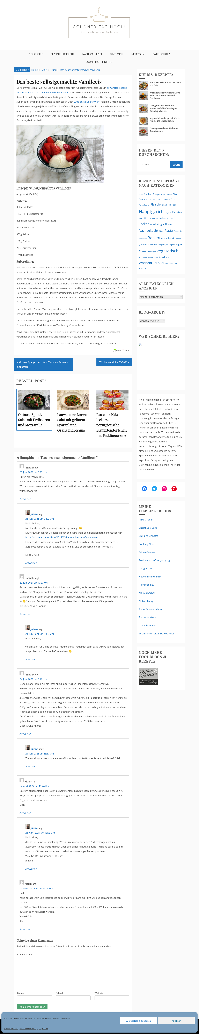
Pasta (168, 230)
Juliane (34, 514)
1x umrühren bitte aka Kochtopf (156, 633)
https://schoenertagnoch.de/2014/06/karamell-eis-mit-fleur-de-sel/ (61, 537)
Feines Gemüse (147, 552)
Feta (172, 199)
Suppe (179, 244)
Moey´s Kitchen (147, 592)
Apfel (141, 194)
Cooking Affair (147, 544)
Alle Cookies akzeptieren (138, 1020)
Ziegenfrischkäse (171, 263)
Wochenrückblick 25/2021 (113, 362)
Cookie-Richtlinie (11, 1028)
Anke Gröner (146, 519)
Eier (175, 194)
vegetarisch (167, 250)
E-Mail (60, 993)
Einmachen (144, 199)
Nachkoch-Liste (92, 54)
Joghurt (168, 212)
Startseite (36, 54)
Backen (148, 194)
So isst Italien (151, 244)
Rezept (154, 238)
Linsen (152, 224)
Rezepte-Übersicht (62, 54)
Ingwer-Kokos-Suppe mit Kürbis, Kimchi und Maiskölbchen (165, 119)
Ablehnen (176, 1020)
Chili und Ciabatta (148, 535)
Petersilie (178, 231)
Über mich (116, 54)
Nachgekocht (148, 230)
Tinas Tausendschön (150, 609)
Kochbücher (153, 218)
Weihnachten (162, 257)
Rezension (143, 239)
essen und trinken (160, 199)
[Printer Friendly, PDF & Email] (121, 350)
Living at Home (163, 224)
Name (21, 993)
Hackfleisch (171, 205)
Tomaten (145, 251)
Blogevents (159, 194)
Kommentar (24, 954)
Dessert (169, 194)
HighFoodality (146, 584)
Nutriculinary (146, 601)
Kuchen (162, 218)
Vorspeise (143, 257)
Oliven (161, 231)
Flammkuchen (144, 205)
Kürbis (170, 218)
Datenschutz (161, 54)
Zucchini (142, 268)
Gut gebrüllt (145, 568)
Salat (171, 238)
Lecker (144, 224)
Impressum (43, 1028)
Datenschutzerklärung (29, 1028)
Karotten (177, 212)
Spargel (161, 244)
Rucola (164, 238)
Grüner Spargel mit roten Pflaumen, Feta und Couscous (42, 364)
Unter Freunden (147, 625)
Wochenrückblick (152, 262)
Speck (167, 244)
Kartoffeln (143, 218)
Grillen (163, 205)
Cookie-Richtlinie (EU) (99, 62)
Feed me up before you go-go (155, 560)
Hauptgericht (152, 211)
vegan (154, 252)
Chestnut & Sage (148, 527)
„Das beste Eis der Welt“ (87, 101)
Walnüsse (151, 257)
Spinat (172, 244)
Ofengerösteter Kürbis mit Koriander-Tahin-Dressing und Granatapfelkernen (164, 108)
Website (99, 993)
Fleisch (155, 204)
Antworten (25, 499)
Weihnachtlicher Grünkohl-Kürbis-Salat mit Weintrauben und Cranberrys (165, 95)
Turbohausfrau (147, 617)
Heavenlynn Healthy (150, 576)
